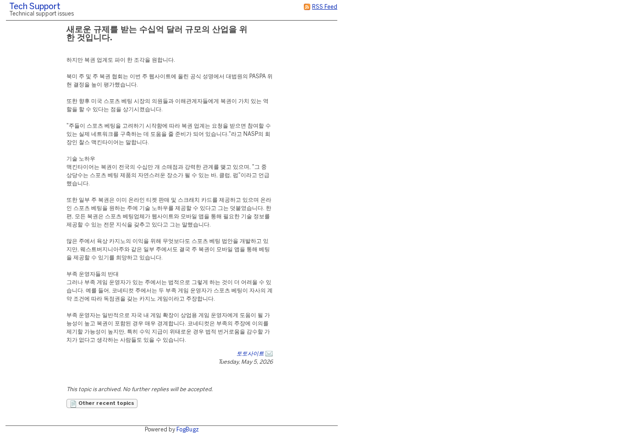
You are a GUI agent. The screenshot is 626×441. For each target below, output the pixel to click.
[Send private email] (269, 353)
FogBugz (187, 429)
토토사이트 (250, 353)
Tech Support (34, 7)
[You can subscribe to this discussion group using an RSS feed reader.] (307, 7)
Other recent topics (105, 403)
